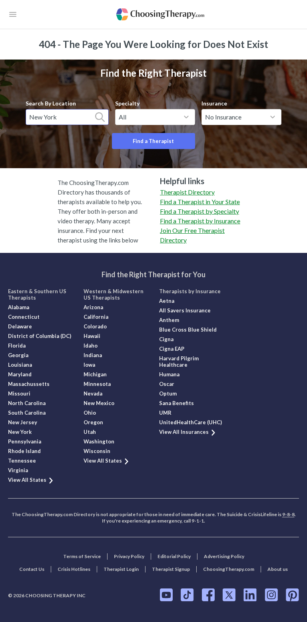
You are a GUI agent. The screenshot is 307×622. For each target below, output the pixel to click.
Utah (90, 432)
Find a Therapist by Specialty (199, 211)
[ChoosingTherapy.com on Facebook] (208, 594)
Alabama (18, 307)
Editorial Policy (174, 556)
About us (277, 569)
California (96, 317)
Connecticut (24, 317)
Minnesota (97, 384)
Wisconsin (97, 451)
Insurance (214, 103)
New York (20, 432)
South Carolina (27, 412)
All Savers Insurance (185, 310)
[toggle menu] (186, 117)
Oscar (166, 384)
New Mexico (99, 403)
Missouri (19, 393)
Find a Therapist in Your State (200, 201)
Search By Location (51, 103)
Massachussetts (29, 384)
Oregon (93, 422)
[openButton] (12, 14)
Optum (168, 393)
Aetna (166, 301)
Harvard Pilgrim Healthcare (179, 361)
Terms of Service (82, 556)
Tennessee (22, 460)
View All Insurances (184, 432)
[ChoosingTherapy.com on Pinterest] (292, 594)
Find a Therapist (153, 141)
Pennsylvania (24, 441)
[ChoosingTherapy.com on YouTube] (166, 594)
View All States (27, 480)
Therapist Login (121, 569)
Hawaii (92, 336)
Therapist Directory (187, 192)
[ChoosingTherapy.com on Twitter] (229, 594)
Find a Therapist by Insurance (200, 221)
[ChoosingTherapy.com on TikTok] (187, 594)
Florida (17, 345)
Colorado (95, 326)
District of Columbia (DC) (39, 336)
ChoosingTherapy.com (228, 569)
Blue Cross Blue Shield (188, 329)
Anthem (169, 320)
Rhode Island (24, 451)
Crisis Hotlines (74, 569)
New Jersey (22, 422)
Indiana (93, 355)
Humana (169, 374)
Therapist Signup (171, 569)
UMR (165, 412)
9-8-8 (288, 514)
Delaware (20, 326)
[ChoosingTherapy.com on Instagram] (271, 594)
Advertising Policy (224, 556)
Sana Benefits (176, 403)
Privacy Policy (129, 556)
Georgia (18, 355)
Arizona (93, 307)
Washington (99, 441)
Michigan (95, 374)
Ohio (90, 412)
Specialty (127, 103)
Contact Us (31, 569)
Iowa (89, 365)
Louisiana (20, 365)
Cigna (166, 339)
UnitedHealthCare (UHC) (190, 422)
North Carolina (27, 403)
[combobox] (67, 117)
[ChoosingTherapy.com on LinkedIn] (250, 594)
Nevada (93, 393)
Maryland (20, 374)
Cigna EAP (171, 349)
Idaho (91, 345)
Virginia (18, 470)
